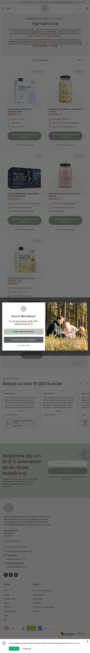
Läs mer (77, 643)
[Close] (87, 641)
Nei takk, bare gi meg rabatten (23, 340)
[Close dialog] (85, 305)
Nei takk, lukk (23, 345)
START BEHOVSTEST (23, 331)
